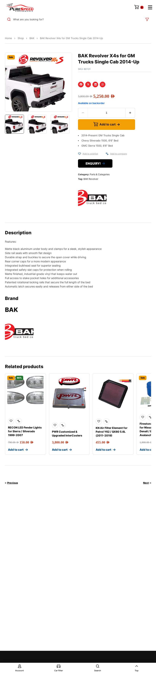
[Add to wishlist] (79, 153)
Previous (12, 482)
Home (8, 38)
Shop (21, 38)
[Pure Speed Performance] (19, 7)
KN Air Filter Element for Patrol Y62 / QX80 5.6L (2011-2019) (111, 431)
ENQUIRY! (93, 163)
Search (97, 670)
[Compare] (107, 153)
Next (146, 482)
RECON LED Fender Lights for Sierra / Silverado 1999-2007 (25, 431)
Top (136, 670)
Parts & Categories (100, 174)
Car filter (58, 670)
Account (19, 670)
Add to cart (107, 124)
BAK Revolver (91, 179)
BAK (31, 38)
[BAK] (92, 198)
